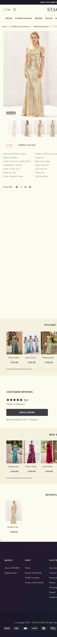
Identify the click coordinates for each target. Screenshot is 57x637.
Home (4, 26)
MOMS (49, 18)
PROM (9, 18)
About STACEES (12, 568)
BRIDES (39, 18)
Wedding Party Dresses (20, 26)
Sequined (45, 165)
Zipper (47, 161)
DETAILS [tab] (9, 145)
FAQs (27, 568)
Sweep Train (15, 168)
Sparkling (44, 176)
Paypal (52, 592)
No (42, 157)
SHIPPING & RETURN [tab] (27, 145)
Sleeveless (14, 157)
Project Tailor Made (34, 582)
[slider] (14, 400)
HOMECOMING (23, 18)
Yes (46, 168)
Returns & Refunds (33, 573)
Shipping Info (11, 573)
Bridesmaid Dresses (41, 26)
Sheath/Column (19, 153)
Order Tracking (32, 578)
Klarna (52, 582)
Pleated (19, 165)
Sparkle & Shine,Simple (28, 161)
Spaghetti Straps (16, 176)
